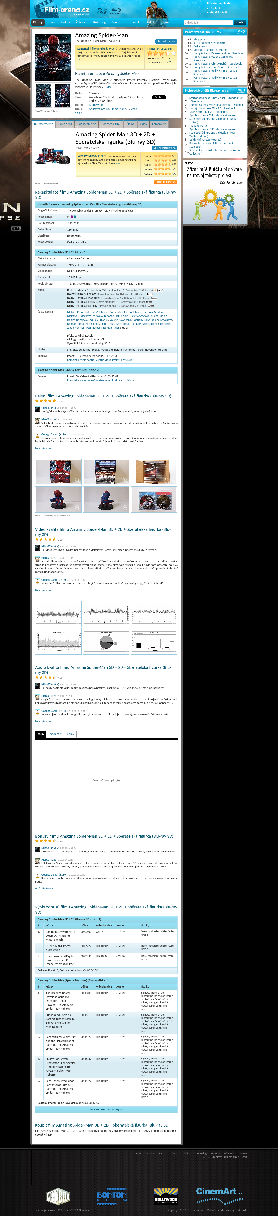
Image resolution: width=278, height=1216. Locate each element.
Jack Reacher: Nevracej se (209, 43)
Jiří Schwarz (136, 312)
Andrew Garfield (99, 109)
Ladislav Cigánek (98, 320)
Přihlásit (215, 8)
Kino (52, 22)
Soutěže (117, 22)
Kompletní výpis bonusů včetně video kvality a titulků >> (100, 360)
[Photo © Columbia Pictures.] (53, 57)
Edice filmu (65, 124)
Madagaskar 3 (198, 126)
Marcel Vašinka (118, 312)
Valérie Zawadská (120, 320)
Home (138, 1153)
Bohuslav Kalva (141, 320)
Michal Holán (159, 316)
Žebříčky (81, 22)
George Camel (49, 434)
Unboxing (99, 22)
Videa (143, 124)
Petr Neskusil (94, 328)
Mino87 (46, 408)
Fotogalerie (159, 124)
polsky (70, 734)
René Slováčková (161, 324)
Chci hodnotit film (166, 41)
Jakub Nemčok (75, 328)
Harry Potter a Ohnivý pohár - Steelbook (217, 63)
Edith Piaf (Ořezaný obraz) (205, 139)
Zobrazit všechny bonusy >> (106, 1109)
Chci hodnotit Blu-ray (165, 148)
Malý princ (199, 39)
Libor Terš (107, 324)
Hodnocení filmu (111, 124)
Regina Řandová (77, 320)
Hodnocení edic (86, 124)
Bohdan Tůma (75, 324)
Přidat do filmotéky (166, 182)
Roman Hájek (111, 328)
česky (41, 734)
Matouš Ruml (75, 312)
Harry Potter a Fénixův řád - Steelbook (216, 67)
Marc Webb (96, 105)
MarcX (45, 419)
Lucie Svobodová (139, 316)
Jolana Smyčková (162, 320)
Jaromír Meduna (154, 312)
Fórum (166, 22)
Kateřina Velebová (96, 312)
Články (130, 124)
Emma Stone (118, 109)
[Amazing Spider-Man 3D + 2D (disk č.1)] (58, 614)
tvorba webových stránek (232, 1210)
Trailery (65, 22)
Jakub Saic (122, 316)
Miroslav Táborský (103, 316)
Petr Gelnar (92, 324)
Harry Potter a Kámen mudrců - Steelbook (218, 53)
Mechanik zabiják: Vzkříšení (210, 50)
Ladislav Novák (141, 324)
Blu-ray (38, 22)
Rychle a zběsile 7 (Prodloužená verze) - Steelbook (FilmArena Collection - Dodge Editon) (213, 119)
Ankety (151, 22)
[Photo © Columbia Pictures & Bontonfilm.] (58, 472)
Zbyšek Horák (122, 324)
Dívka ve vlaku (201, 46)
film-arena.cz (197, 1210)
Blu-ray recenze (43, 124)
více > (80, 59)
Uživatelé (134, 22)
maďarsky (55, 734)
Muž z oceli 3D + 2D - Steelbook (208, 112)
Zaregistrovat (218, 11)
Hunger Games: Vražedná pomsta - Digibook (216, 105)
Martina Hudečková (79, 316)
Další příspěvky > (44, 448)
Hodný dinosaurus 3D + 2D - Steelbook (212, 108)
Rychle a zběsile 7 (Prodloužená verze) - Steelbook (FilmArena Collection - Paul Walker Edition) (213, 133)
